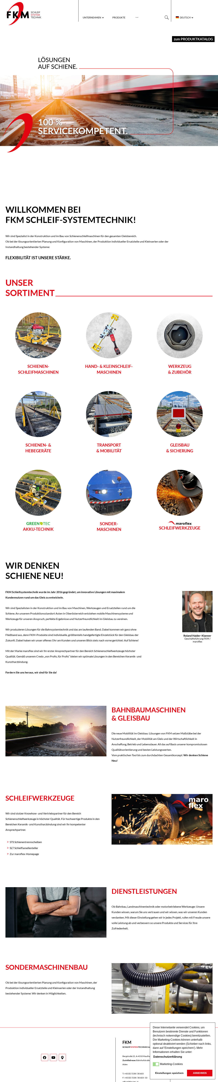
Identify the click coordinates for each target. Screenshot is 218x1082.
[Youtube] (53, 1057)
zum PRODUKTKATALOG (193, 39)
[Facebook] (44, 1057)
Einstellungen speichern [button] (169, 1073)
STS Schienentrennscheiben (26, 842)
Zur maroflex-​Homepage (24, 853)
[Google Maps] (62, 1057)
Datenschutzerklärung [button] (167, 1056)
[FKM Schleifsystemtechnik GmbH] (23, 14)
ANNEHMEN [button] (200, 1073)
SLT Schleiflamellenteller (24, 848)
